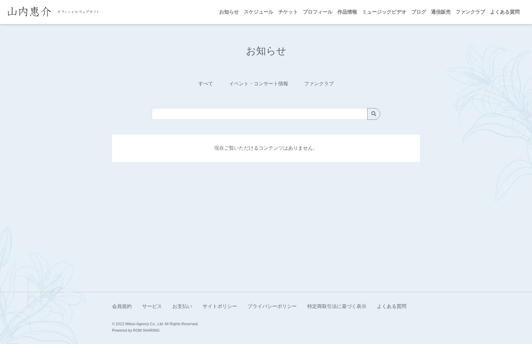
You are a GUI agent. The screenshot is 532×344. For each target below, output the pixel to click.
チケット (288, 11)
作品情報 (347, 11)
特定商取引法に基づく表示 (336, 306)
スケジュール (258, 11)
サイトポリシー (220, 306)
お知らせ (229, 11)
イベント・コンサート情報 (258, 83)
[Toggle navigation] (106, 12)
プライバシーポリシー (272, 306)
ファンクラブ (470, 11)
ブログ (418, 11)
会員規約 (122, 306)
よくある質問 (505, 11)
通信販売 (441, 11)
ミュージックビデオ (384, 11)
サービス (152, 306)
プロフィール (317, 11)
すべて (205, 83)
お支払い (182, 306)
